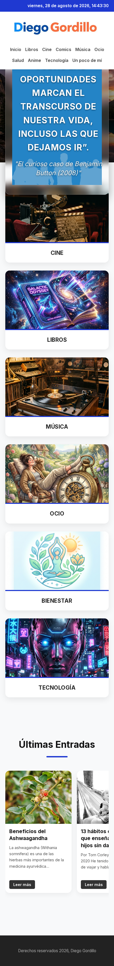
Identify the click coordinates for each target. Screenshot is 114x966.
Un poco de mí (87, 60)
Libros (31, 49)
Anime (34, 60)
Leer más (22, 884)
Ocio (99, 49)
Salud (18, 60)
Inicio (15, 49)
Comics (63, 49)
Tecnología (56, 60)
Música (82, 49)
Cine (47, 49)
